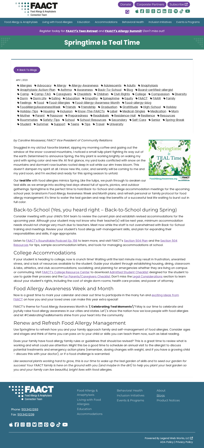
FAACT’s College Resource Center (66, 272)
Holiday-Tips (29, 111)
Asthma (66, 90)
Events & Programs (188, 22)
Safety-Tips (51, 120)
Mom (175, 111)
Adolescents (112, 85)
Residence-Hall (125, 115)
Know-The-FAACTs (91, 111)
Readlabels (101, 115)
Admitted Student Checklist (128, 272)
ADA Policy (167, 442)
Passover (56, 115)
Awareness (85, 90)
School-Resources (93, 120)
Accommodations (106, 22)
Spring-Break (175, 120)
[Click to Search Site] (127, 12)
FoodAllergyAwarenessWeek (40, 107)
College (140, 94)
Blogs (161, 395)
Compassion (160, 94)
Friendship (88, 107)
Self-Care (139, 120)
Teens (75, 124)
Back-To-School (109, 90)
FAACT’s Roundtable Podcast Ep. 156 (51, 241)
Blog (130, 90)
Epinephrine (111, 98)
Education (83, 22)
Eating (56, 98)
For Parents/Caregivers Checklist (86, 276)
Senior (155, 120)
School (70, 120)
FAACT (143, 98)
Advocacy (44, 85)
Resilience (148, 115)
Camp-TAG (42, 94)
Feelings (26, 103)
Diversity (181, 94)
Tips (87, 124)
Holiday (171, 107)
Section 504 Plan (136, 241)
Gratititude (130, 107)
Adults (131, 85)
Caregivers (64, 94)
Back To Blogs (28, 70)
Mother (25, 115)
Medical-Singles (134, 111)
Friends (71, 107)
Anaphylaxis (149, 85)
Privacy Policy (184, 442)
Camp (24, 94)
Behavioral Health (133, 22)
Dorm (24, 98)
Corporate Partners (150, 4)
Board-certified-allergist (155, 90)
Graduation (109, 107)
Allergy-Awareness (85, 85)
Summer (42, 124)
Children (103, 94)
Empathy (91, 98)
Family (170, 98)
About (161, 390)
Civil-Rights (122, 94)
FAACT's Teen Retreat (82, 31)
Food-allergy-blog (138, 103)
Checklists (84, 94)
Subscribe (177, 4)
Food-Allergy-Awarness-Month (97, 103)
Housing (49, 111)
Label (113, 111)
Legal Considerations (148, 276)
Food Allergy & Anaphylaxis (21, 22)
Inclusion (66, 111)
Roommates (29, 120)
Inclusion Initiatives (160, 22)
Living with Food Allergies (57, 22)
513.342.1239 (25, 414)
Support (59, 124)
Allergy (61, 85)
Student (25, 124)
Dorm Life (39, 98)
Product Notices (168, 400)
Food (40, 103)
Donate (125, 4)
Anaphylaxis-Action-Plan (37, 90)
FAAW (157, 98)
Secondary (119, 120)
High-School (152, 107)
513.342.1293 (29, 409)
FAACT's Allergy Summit (123, 31)
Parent (40, 115)
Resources (167, 115)
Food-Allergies (59, 103)
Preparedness (78, 115)
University (116, 124)
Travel (100, 124)
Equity (129, 98)
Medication (158, 111)
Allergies (26, 85)
